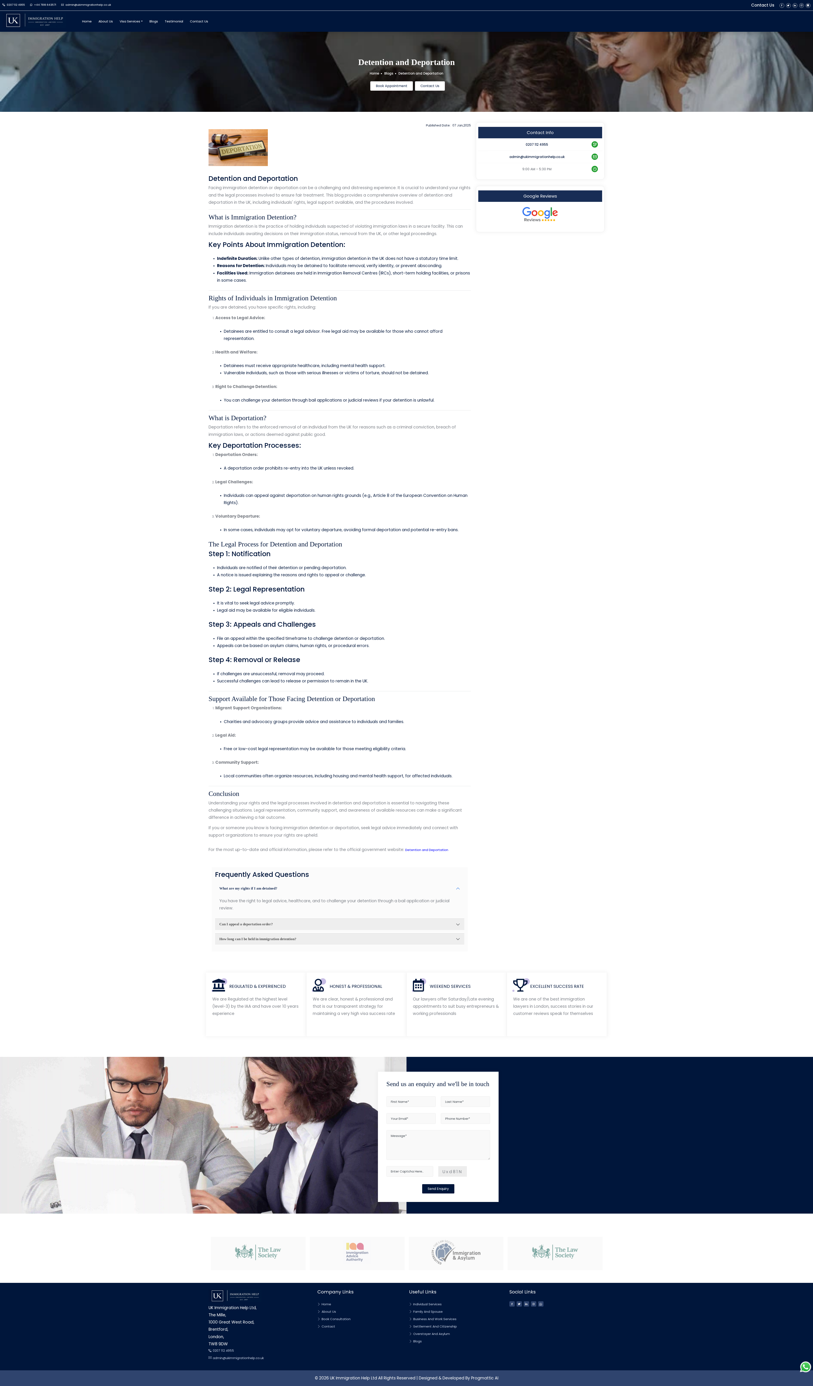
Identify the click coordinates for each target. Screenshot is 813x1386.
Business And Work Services (434, 1319)
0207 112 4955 (15, 5)
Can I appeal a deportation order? (246, 924)
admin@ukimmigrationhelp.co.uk (88, 5)
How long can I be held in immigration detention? (257, 939)
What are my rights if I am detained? (248, 888)
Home (87, 21)
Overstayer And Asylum (431, 1334)
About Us (105, 21)
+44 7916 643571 (44, 5)
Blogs (153, 21)
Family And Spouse (427, 1311)
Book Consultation (336, 1319)
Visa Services (130, 21)
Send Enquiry (438, 1188)
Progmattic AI (484, 1378)
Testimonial (174, 21)
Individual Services (427, 1304)
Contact (328, 1326)
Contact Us (762, 5)
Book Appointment (391, 85)
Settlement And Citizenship (434, 1326)
